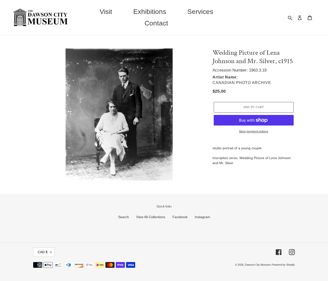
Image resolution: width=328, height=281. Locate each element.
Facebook (180, 217)
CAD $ (43, 252)
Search (123, 217)
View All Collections (150, 217)
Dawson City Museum (258, 264)
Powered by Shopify (283, 264)
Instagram (202, 217)
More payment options (253, 131)
